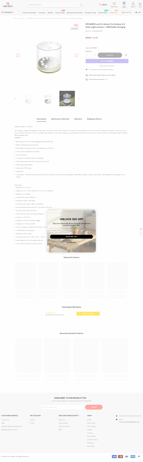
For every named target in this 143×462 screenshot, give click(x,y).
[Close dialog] (93, 212)
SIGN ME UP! (71, 236)
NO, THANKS (71, 242)
